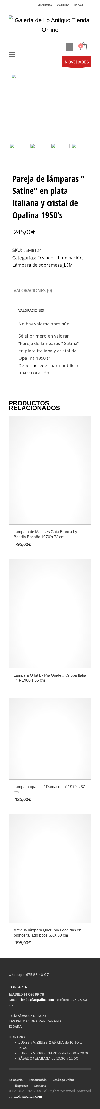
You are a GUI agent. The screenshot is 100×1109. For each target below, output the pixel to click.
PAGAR (79, 5)
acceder (41, 365)
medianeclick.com (28, 1097)
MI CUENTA (45, 5)
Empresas (21, 1085)
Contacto (40, 1085)
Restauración (38, 1079)
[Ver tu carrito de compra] (83, 46)
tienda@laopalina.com (36, 1000)
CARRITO (63, 5)
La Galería (16, 1079)
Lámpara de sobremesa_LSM (42, 265)
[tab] (33, 290)
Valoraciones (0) (33, 290)
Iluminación (70, 258)
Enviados (46, 258)
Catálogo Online (63, 1079)
